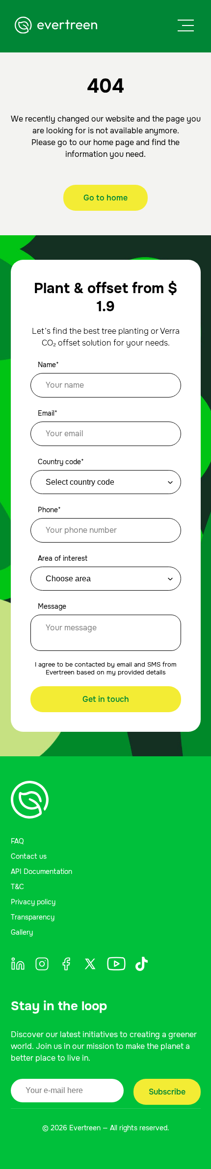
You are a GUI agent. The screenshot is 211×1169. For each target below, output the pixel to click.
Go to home (105, 198)
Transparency (32, 917)
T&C (17, 886)
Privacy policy (33, 901)
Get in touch (105, 699)
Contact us (29, 856)
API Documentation (41, 871)
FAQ (17, 841)
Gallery (22, 932)
